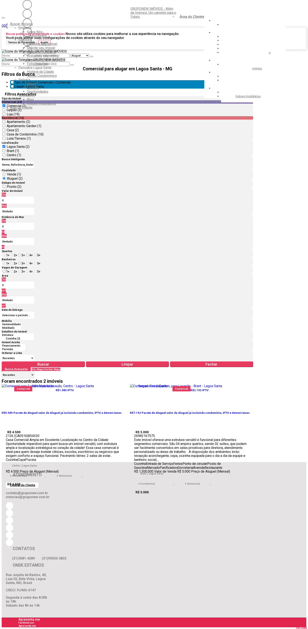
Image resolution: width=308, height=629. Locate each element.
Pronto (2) (14, 187)
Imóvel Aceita (11, 342)
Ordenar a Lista (12, 352)
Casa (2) (13, 130)
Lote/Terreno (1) (19, 138)
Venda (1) (14, 174)
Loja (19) (13, 114)
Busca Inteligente (13, 159)
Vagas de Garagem (14, 267)
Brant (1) (13, 151)
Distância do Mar (13, 217)
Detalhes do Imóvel (14, 331)
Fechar (211, 364)
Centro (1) (14, 155)
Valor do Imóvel (12, 190)
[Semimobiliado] (11, 324)
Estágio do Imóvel (13, 182)
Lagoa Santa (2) (18, 147)
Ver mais (301, 627)
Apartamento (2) (18, 122)
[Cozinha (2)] (18, 338)
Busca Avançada (16, 369)
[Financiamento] (13, 346)
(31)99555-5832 (54, 558)
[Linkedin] (27, 41)
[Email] (27, 32)
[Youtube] (27, 13)
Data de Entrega (12, 309)
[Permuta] (13, 349)
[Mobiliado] (11, 328)
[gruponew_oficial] (27, 4)
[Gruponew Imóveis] (27, 23)
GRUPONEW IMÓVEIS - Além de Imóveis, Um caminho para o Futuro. (153, 13)
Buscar (43, 364)
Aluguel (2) (15, 178)
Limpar (127, 364)
